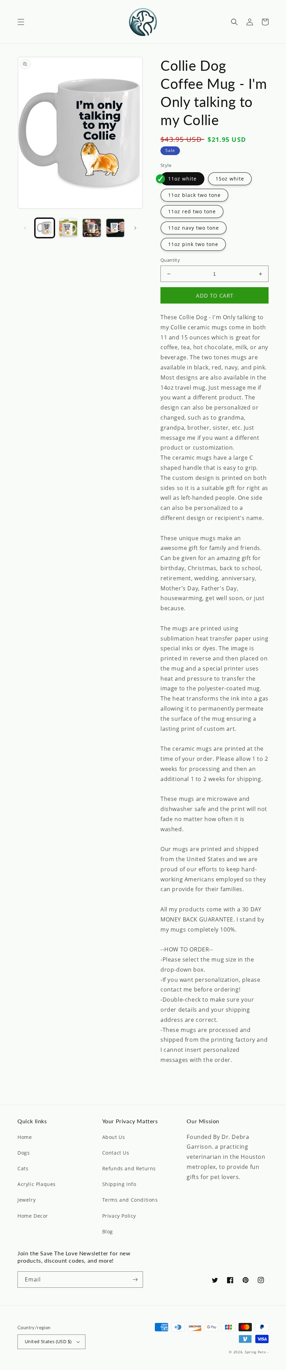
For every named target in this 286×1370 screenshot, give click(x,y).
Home (24, 1137)
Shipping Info (119, 1184)
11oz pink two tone (193, 244)
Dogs (23, 1152)
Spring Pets (255, 1351)
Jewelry (26, 1199)
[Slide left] (25, 228)
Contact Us (115, 1152)
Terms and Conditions (130, 1199)
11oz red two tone (192, 211)
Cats (22, 1168)
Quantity (170, 260)
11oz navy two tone (193, 227)
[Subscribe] (135, 1279)
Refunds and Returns (129, 1168)
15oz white (230, 178)
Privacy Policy (119, 1215)
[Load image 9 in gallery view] (115, 228)
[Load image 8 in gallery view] (92, 228)
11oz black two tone (194, 195)
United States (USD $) (48, 1341)
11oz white (182, 178)
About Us (113, 1137)
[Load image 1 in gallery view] (45, 228)
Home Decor (32, 1215)
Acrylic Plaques (36, 1184)
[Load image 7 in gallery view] (68, 228)
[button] (21, 22)
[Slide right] (135, 228)
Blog (107, 1231)
